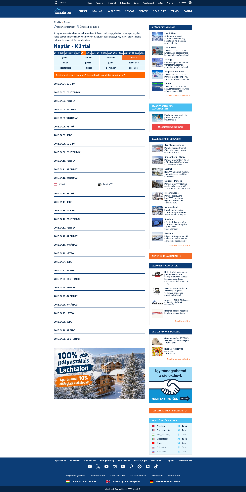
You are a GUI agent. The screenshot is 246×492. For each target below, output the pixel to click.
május (65, 63)
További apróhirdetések (178, 359)
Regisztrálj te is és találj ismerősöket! (106, 75)
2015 (83, 53)
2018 (99, 53)
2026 (142, 53)
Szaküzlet (159, 11)
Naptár (67, 22)
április (134, 57)
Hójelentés (114, 11)
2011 (62, 53)
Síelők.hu (62, 11)
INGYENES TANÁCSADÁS (164, 256)
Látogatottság (107, 460)
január (65, 57)
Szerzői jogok (140, 460)
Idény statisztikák (66, 27)
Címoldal (57, 22)
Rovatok (99, 3)
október (88, 68)
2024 (131, 53)
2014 (78, 53)
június (88, 63)
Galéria (136, 3)
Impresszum (60, 460)
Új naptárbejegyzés (89, 27)
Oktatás (143, 11)
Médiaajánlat (90, 460)
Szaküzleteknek (117, 475)
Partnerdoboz (185, 460)
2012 (67, 53)
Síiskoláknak (157, 475)
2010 (56, 53)
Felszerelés (125, 3)
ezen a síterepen (76, 75)
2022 (121, 53)
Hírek (90, 3)
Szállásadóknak (98, 475)
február (88, 57)
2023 (126, 53)
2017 (94, 53)
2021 (115, 53)
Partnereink (157, 460)
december (134, 68)
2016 (88, 53)
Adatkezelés (124, 460)
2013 (72, 53)
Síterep (83, 11)
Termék (175, 11)
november (111, 68)
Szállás (97, 11)
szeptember (65, 68)
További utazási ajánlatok (177, 96)
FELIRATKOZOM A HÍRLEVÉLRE (167, 410)
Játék (160, 3)
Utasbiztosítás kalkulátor (170, 127)
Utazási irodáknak (138, 475)
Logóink (171, 460)
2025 (137, 53)
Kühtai (62, 184)
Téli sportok (111, 3)
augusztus (134, 63)
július (110, 63)
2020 (110, 53)
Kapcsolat (75, 460)
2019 (104, 53)
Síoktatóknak (174, 475)
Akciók (170, 3)
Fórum (188, 11)
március (111, 57)
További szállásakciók (179, 245)
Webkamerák (148, 3)
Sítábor (129, 11)
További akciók (182, 321)
